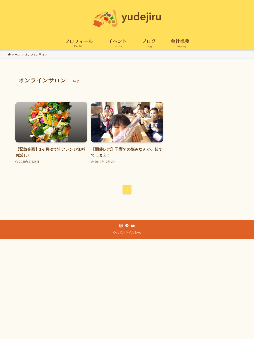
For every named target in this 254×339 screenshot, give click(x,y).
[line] (127, 226)
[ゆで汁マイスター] (127, 18)
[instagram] (121, 226)
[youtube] (133, 226)
